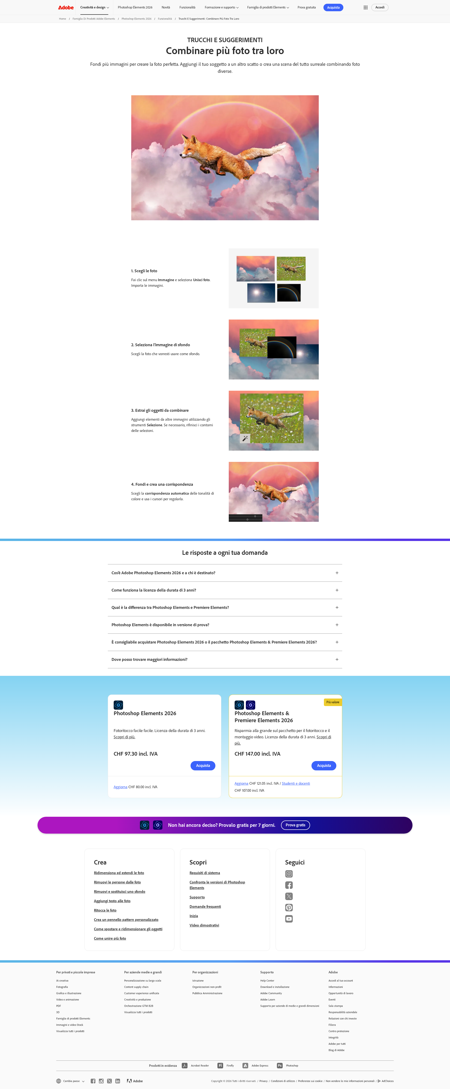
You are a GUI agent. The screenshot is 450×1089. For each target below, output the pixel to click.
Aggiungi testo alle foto (112, 901)
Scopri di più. (124, 736)
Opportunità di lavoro (341, 993)
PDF (58, 1006)
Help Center (267, 980)
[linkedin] (117, 1081)
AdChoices (388, 1081)
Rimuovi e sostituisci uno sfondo (119, 891)
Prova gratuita (307, 7)
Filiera (332, 1024)
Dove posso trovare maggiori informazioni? (150, 659)
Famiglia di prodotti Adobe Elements (94, 18)
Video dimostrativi (204, 925)
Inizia (194, 916)
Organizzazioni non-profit (206, 987)
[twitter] (109, 1081)
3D (58, 1012)
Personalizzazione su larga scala (142, 980)
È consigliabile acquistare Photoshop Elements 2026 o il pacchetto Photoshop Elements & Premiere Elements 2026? (214, 642)
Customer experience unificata (141, 993)
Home (62, 18)
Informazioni (336, 987)
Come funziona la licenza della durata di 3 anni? (154, 590)
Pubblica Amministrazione (207, 993)
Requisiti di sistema (205, 873)
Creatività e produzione (137, 999)
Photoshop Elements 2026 (135, 7)
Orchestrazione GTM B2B (138, 1006)
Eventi (332, 999)
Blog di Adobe (337, 1050)
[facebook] (93, 1081)
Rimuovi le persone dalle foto (117, 882)
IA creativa (62, 980)
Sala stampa (336, 1006)
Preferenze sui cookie (310, 1081)
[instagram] (101, 1081)
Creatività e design (92, 7)
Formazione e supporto (220, 7)
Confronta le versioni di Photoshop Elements (217, 885)
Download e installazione (274, 987)
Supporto (197, 897)
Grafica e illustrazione (68, 993)
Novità (166, 7)
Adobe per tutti (337, 1043)
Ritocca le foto (105, 910)
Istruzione (198, 980)
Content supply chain (136, 987)
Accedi (379, 7)
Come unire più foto (110, 938)
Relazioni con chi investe (343, 1018)
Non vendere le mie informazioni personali (350, 1081)
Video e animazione (67, 999)
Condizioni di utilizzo (283, 1081)
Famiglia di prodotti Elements (266, 7)
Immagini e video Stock (69, 1024)
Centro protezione (339, 1031)
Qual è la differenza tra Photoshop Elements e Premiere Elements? (170, 607)
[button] (365, 7)
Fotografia (62, 987)
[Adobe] (65, 7)
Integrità (333, 1037)
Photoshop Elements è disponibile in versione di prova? (160, 624)
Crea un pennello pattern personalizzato (126, 919)
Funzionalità (187, 7)
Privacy (263, 1081)
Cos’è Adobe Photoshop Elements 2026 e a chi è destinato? (163, 572)
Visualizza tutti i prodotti (70, 1031)
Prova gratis (295, 825)
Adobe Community (271, 993)
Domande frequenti (205, 906)
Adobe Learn (267, 999)
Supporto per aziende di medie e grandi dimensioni (287, 1006)
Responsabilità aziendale (343, 1012)
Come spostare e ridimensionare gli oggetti (128, 929)
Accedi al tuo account (341, 980)
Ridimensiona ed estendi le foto (119, 873)
